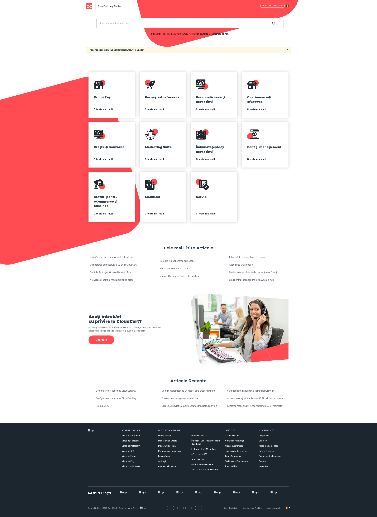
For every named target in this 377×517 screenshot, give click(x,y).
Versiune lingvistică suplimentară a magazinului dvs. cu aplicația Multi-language (202, 406)
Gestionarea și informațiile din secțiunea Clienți (253, 272)
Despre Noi (264, 435)
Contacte (263, 441)
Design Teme (164, 456)
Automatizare (198, 459)
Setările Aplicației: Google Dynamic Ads (110, 272)
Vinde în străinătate (131, 466)
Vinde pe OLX (128, 451)
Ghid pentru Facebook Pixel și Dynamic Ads (251, 280)
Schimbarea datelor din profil (174, 268)
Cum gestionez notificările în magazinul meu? (250, 390)
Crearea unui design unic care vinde (180, 398)
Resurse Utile (231, 466)
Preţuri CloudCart (199, 435)
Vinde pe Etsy (128, 461)
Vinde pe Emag (129, 456)
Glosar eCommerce (234, 446)
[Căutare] (274, 23)
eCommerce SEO (199, 454)
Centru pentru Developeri (270, 456)
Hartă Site (263, 466)
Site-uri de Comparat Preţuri (204, 469)
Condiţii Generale (273, 508)
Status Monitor (232, 435)
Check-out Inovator (167, 466)
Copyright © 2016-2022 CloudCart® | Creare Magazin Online (113, 508)
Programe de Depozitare (169, 451)
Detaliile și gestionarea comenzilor (177, 261)
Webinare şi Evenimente (236, 461)
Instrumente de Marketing (203, 449)
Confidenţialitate (231, 508)
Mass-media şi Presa (268, 446)
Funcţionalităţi (164, 435)
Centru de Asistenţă (234, 441)
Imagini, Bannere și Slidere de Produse (180, 276)
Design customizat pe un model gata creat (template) (189, 390)
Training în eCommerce (236, 451)
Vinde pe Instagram (131, 446)
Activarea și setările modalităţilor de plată (111, 280)
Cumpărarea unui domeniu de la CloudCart (111, 257)
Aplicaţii (162, 461)
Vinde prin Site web (131, 435)
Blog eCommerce (233, 456)
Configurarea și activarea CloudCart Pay (116, 390)
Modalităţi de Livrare (167, 441)
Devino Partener (266, 451)
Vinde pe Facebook (130, 441)
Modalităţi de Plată (167, 446)
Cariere (262, 461)
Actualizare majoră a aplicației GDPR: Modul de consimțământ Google (263, 398)
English (140, 50)
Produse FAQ (103, 406)
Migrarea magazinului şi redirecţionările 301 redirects (254, 406)
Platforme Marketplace (202, 464)
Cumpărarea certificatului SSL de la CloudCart (113, 264)
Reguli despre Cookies (252, 508)
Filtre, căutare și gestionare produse (247, 257)
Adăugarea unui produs (241, 264)
